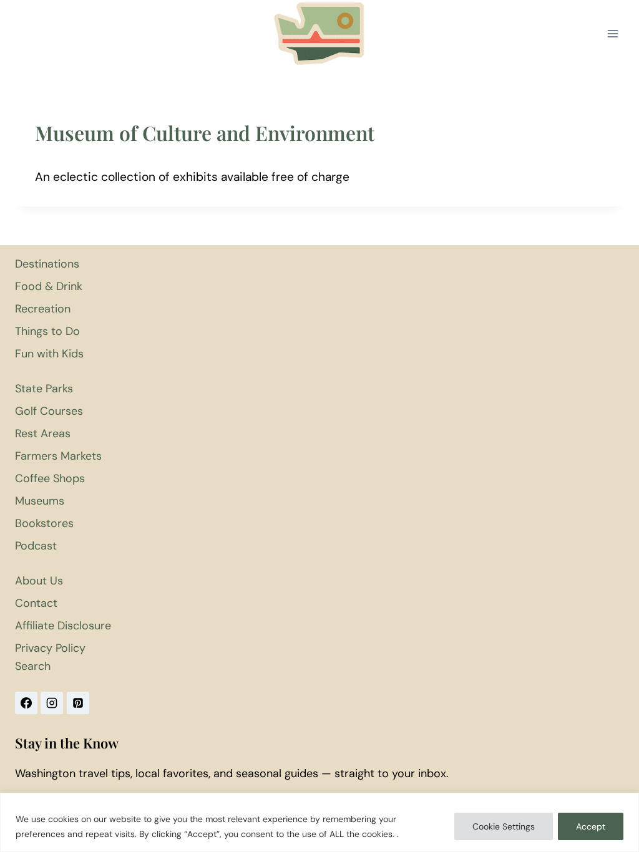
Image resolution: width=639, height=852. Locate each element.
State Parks (44, 388)
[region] (319, 822)
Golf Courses (49, 411)
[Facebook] (26, 703)
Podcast (36, 545)
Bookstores (44, 523)
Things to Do (47, 331)
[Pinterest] (78, 703)
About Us (39, 580)
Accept (590, 826)
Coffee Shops (50, 478)
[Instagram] (52, 703)
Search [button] (33, 666)
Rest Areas (43, 433)
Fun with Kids (49, 353)
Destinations (47, 263)
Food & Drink (48, 286)
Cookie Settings (503, 826)
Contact (36, 603)
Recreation (43, 308)
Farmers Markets (58, 455)
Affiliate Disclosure (63, 625)
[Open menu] (612, 34)
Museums (39, 500)
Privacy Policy (50, 648)
